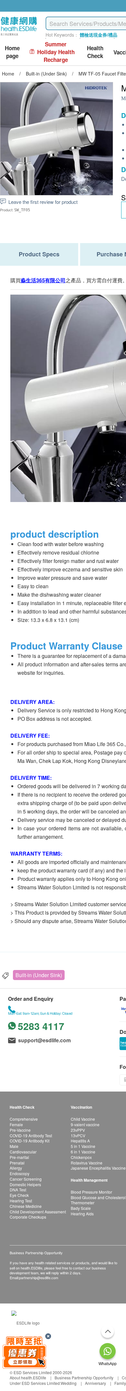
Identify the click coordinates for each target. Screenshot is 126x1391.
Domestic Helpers (25, 1184)
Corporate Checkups (28, 1217)
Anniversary (95, 1383)
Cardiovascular (23, 1151)
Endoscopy (19, 1173)
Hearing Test (21, 1200)
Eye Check (19, 1195)
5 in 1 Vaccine (83, 1146)
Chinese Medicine (26, 1206)
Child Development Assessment (38, 1211)
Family (120, 1383)
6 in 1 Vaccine (83, 1151)
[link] (25, 1322)
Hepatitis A (80, 1140)
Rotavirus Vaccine (86, 1162)
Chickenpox (81, 1157)
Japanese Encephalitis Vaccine (98, 1168)
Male (14, 1146)
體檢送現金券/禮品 (98, 34)
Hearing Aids (82, 1213)
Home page (12, 52)
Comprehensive (24, 1119)
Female (16, 1124)
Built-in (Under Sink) (39, 975)
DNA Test (18, 1189)
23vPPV (78, 1130)
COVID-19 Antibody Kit (29, 1140)
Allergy (16, 1168)
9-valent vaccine (85, 1124)
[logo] (19, 36)
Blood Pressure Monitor (91, 1192)
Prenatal (17, 1162)
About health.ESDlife (28, 1377)
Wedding (69, 1383)
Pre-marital (19, 1157)
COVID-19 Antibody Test (31, 1135)
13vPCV (78, 1135)
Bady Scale (81, 1208)
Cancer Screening (26, 1179)
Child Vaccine (83, 1119)
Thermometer (82, 1202)
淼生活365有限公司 (43, 280)
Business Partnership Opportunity (84, 1377)
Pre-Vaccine (20, 1130)
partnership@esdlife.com (38, 1277)
